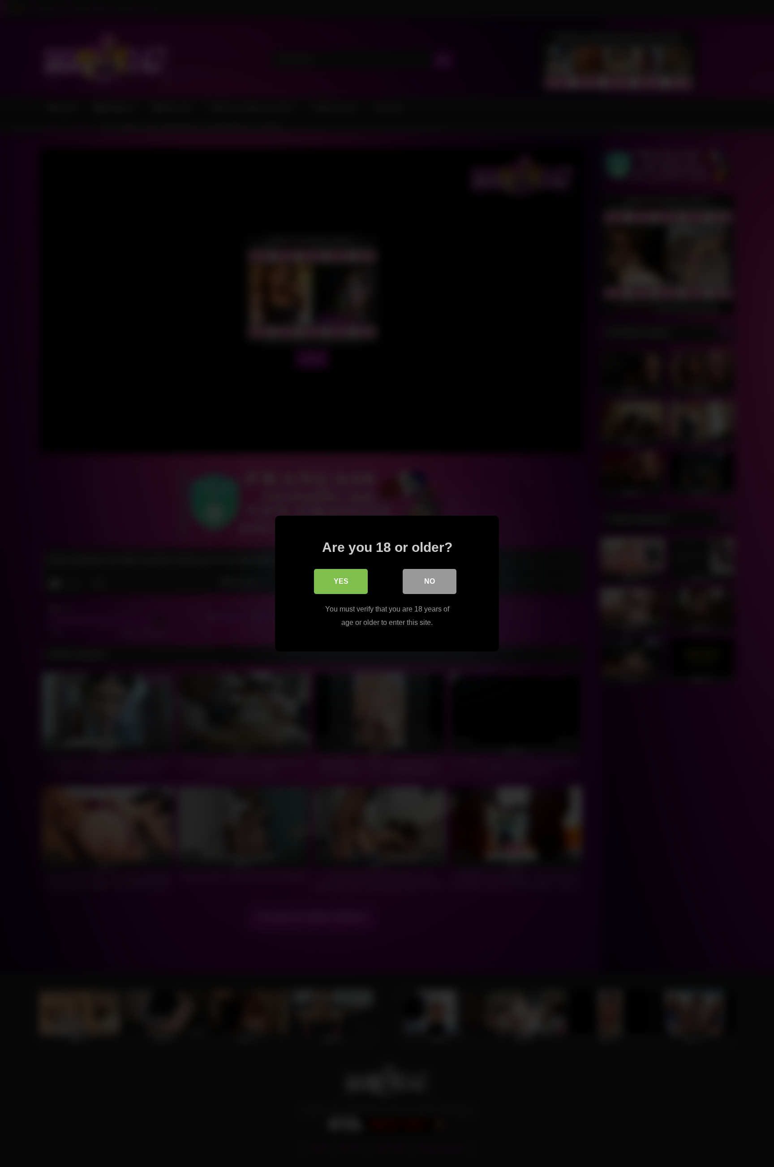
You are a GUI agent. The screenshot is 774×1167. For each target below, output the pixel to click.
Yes (341, 581)
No (429, 581)
